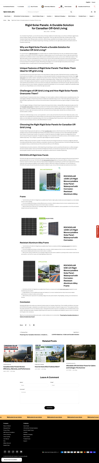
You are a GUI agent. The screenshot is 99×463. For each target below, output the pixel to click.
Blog (9, 20)
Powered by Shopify (22, 456)
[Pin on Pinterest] (33, 325)
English (88, 2)
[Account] (91, 12)
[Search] (71, 12)
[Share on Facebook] (25, 325)
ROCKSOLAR (23, 305)
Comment (22, 389)
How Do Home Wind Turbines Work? (47, 367)
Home (4, 20)
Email (52, 382)
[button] (97, 231)
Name (21, 382)
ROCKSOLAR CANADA (12, 456)
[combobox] (49, 12)
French (93, 2)
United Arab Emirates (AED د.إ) (51, 452)
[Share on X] (29, 325)
